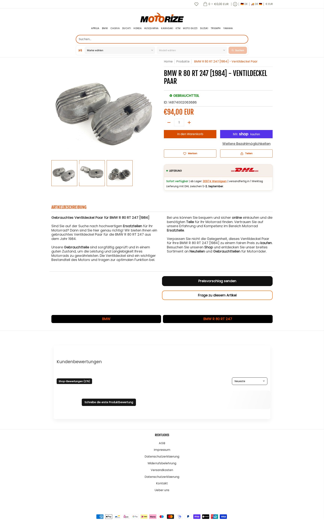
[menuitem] (215, 4)
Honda (138, 28)
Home (168, 61)
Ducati (126, 28)
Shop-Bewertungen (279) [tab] (74, 381)
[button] (105, 108)
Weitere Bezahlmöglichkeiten (246, 144)
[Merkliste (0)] (196, 4)
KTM (178, 28)
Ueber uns (161, 490)
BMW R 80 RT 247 (217, 318)
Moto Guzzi (190, 28)
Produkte (183, 61)
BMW (105, 28)
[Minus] (169, 122)
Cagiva (115, 28)
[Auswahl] (189, 122)
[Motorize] (162, 17)
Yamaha (228, 28)
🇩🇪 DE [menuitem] (244, 4)
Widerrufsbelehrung (162, 463)
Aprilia (95, 28)
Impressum (162, 450)
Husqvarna (151, 28)
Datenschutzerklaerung (162, 456)
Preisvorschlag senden (217, 281)
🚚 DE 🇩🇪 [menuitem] (256, 4)
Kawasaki (167, 28)
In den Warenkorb (190, 134)
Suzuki (204, 28)
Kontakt (162, 483)
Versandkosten (162, 470)
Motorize (157, 504)
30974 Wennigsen (215, 181)
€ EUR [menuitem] (269, 4)
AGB (162, 443)
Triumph (216, 28)
